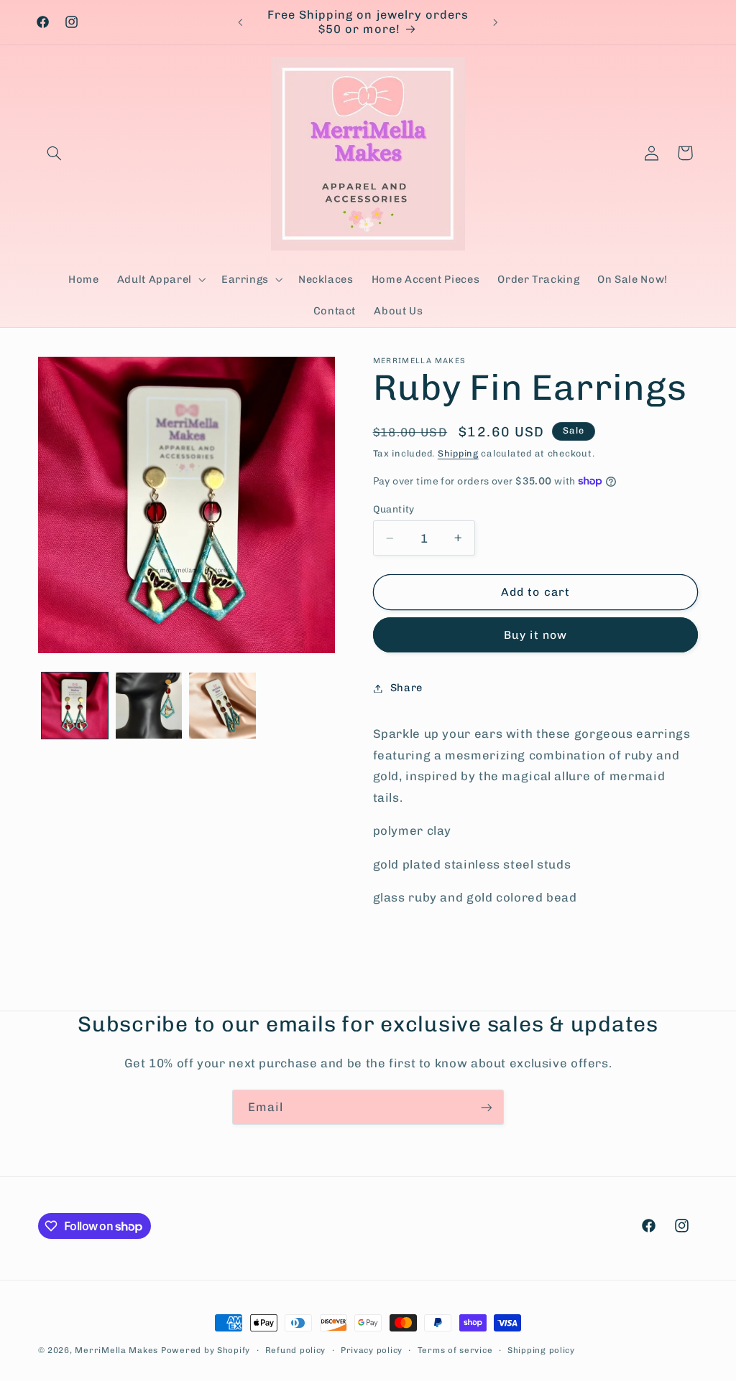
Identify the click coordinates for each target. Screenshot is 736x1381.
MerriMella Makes (116, 1350)
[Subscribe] (486, 1107)
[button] (54, 152)
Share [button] (406, 687)
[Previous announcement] (240, 22)
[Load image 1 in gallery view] (75, 706)
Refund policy (295, 1350)
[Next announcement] (496, 22)
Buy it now (535, 635)
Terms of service (455, 1350)
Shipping (458, 453)
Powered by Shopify (205, 1350)
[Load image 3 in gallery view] (222, 706)
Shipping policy (541, 1350)
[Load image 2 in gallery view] (149, 706)
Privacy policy (371, 1350)
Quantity (394, 509)
